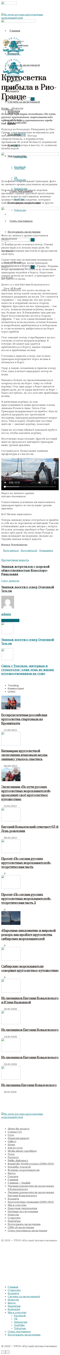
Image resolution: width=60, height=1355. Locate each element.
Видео (12, 1173)
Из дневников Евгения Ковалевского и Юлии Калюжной (30, 1000)
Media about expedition (22, 1150)
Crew (11, 1134)
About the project (18, 1128)
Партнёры (14, 1220)
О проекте (14, 1217)
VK (15, 1318)
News (11, 1154)
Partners (13, 1157)
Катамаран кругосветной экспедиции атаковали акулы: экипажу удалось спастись (24, 755)
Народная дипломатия (22, 1208)
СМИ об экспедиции (21, 1227)
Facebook (20, 1315)
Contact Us (15, 1131)
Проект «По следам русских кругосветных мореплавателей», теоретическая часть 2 (26, 899)
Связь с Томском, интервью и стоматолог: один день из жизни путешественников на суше (27, 669)
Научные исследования (23, 1211)
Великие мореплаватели (24, 1170)
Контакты (14, 1309)
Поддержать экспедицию (24, 1224)
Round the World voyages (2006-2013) (31, 1163)
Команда (13, 1198)
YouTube (19, 1325)
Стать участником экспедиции (27, 1230)
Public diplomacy (18, 1160)
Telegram (20, 1328)
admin (6, 614)
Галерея (13, 1176)
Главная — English (19, 1182)
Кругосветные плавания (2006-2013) (31, 1201)
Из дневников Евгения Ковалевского (30, 1030)
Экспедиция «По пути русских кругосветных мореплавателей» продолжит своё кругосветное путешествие (26, 793)
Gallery (12, 1141)
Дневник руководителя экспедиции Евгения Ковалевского (31, 1194)
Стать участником (19, 1331)
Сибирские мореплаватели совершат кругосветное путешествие (30, 968)
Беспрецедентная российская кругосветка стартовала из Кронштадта (24, 719)
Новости (17, 108)
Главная (15, 30)
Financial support (18, 1138)
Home (5, 108)
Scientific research (19, 1166)
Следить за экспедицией (24, 1296)
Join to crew (15, 1147)
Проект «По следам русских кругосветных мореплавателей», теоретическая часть (26, 863)
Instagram (20, 1321)
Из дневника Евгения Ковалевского (29, 1085)
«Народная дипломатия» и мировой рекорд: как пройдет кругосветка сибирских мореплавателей (28, 934)
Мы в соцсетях (17, 1205)
